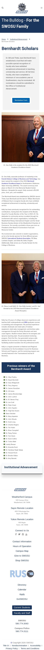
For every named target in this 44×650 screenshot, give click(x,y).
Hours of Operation (22, 546)
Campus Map (22, 551)
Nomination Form (21, 100)
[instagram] (23, 534)
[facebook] (16, 534)
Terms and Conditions (30, 648)
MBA (25, 322)
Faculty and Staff (22, 613)
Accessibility (35, 646)
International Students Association (19, 238)
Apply (22, 594)
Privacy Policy (12, 648)
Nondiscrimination (19, 646)
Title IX (6, 646)
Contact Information (22, 541)
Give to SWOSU (22, 556)
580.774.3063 (22, 623)
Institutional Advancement (18, 39)
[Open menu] (41, 7)
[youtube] (26, 534)
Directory (22, 585)
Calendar (22, 589)
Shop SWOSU (22, 560)
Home (4, 39)
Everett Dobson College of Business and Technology (19, 179)
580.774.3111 (22, 631)
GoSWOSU (22, 599)
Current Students (22, 607)
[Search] (3, 7)
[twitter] (19, 534)
